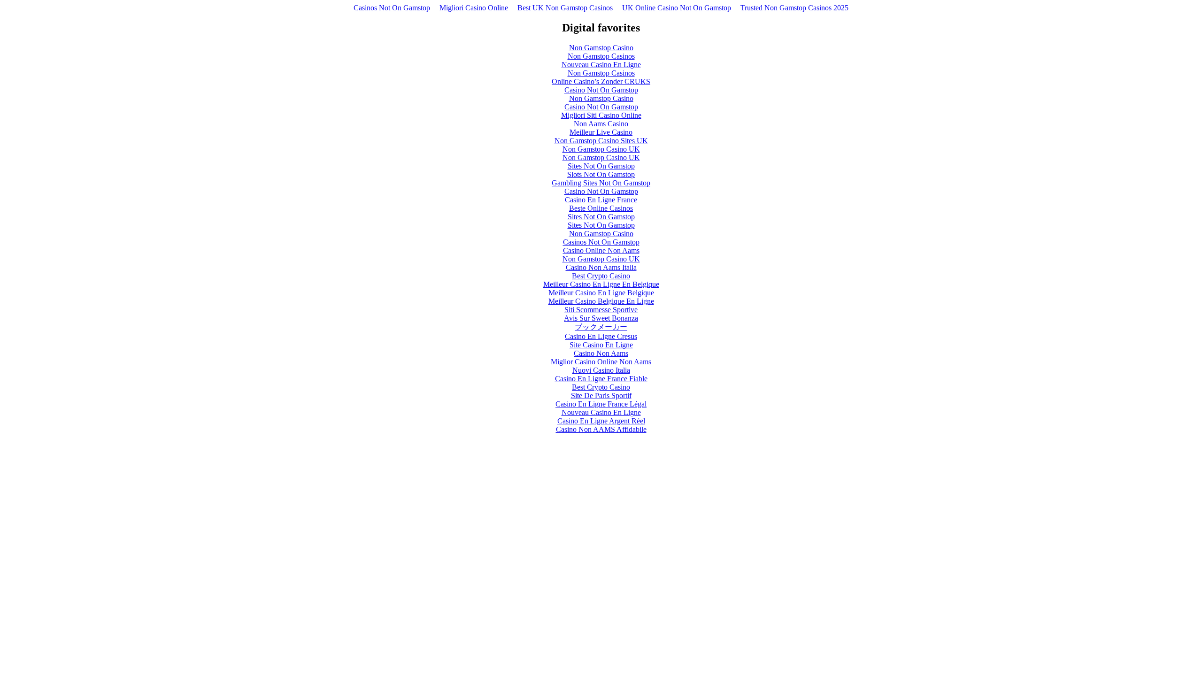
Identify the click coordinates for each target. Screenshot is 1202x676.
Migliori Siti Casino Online (601, 115)
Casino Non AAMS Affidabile (601, 429)
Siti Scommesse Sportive (601, 310)
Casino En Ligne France (601, 200)
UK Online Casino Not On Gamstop (676, 8)
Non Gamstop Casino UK (601, 149)
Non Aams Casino (601, 124)
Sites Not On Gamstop (601, 166)
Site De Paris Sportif (601, 395)
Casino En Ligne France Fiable (601, 379)
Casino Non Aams (601, 353)
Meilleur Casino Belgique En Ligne (601, 301)
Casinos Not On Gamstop (392, 8)
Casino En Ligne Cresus (601, 336)
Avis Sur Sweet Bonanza (601, 318)
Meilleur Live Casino (601, 132)
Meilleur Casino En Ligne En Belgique (601, 284)
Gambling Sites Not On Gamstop (601, 183)
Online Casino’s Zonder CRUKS (601, 81)
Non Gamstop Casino (601, 48)
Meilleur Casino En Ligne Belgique (601, 293)
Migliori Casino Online (473, 8)
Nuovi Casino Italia (601, 370)
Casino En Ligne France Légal (601, 404)
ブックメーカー (601, 327)
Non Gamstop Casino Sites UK (601, 141)
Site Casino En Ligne (601, 345)
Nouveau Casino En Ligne (601, 65)
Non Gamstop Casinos (601, 56)
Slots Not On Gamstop (601, 174)
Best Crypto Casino (601, 276)
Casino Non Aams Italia (601, 267)
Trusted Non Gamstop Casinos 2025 (794, 8)
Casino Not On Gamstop (601, 90)
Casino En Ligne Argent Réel (601, 421)
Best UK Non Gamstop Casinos (565, 8)
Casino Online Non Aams (601, 250)
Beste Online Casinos (601, 208)
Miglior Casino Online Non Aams (601, 362)
